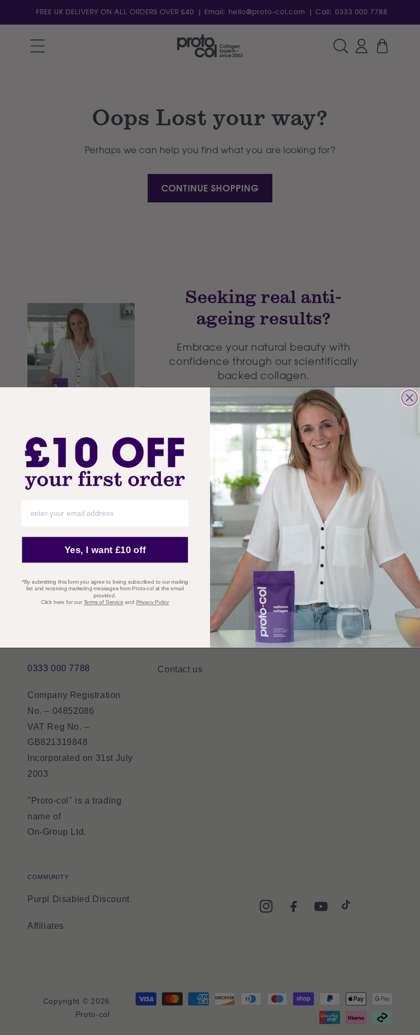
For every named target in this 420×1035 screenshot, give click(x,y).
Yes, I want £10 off (105, 550)
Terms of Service (104, 602)
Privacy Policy (152, 602)
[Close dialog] (409, 398)
